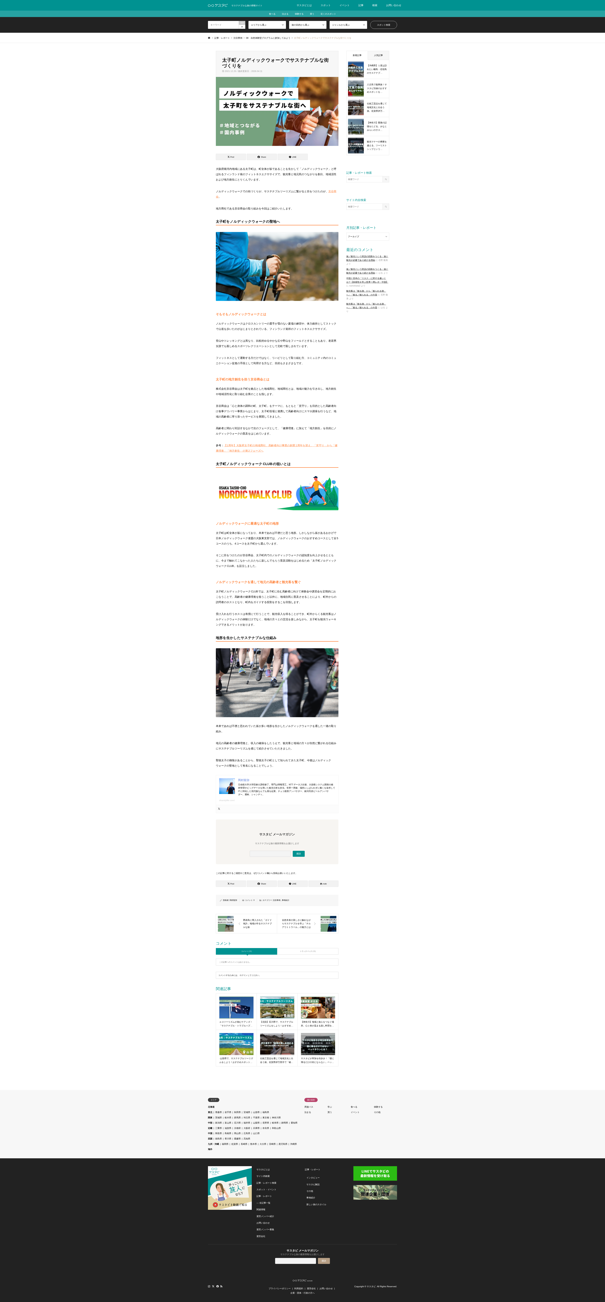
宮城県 (247, 1112)
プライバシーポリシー (280, 1288)
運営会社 (260, 1236)
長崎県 (244, 1144)
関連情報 (260, 1209)
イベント (345, 5)
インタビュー (313, 1177)
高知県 (247, 1138)
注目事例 (276, 900)
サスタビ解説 (313, 1184)
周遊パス (308, 1107)
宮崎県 (272, 1144)
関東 (210, 1117)
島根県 (228, 1133)
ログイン (243, 975)
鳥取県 (218, 1133)
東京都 (265, 1117)
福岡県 (225, 1144)
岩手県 (228, 1112)
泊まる (285, 14)
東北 (210, 1112)
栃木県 (228, 1117)
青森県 (218, 1112)
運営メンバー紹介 (265, 1216)
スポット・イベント (266, 1189)
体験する (299, 14)
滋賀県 (228, 1128)
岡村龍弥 (233, 900)
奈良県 (265, 1128)
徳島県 (218, 1138)
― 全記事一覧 (263, 1203)
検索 (374, 5)
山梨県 (256, 1122)
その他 (377, 1112)
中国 (210, 1133)
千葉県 (256, 1117)
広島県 (247, 1133)
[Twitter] (219, 809)
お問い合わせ (393, 5)
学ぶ (330, 1107)
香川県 (228, 1138)
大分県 (263, 1144)
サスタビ (371, 1286)
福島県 (265, 1112)
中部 (210, 1122)
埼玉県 (247, 1117)
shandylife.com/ (227, 800)
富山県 (228, 1122)
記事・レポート (264, 1196)
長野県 (265, 1122)
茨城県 (218, 1117)
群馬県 (237, 1117)
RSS (221, 1286)
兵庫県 (256, 1128)
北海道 (211, 1107)
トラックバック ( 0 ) (308, 951)
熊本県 (253, 1144)
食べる (272, 14)
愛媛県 (237, 1138)
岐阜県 (275, 1122)
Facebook (217, 1286)
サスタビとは (304, 5)
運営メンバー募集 (265, 1229)
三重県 (218, 1128)
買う (312, 14)
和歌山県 (276, 1128)
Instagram (209, 1286)
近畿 (210, 1128)
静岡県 (284, 1122)
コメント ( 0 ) (246, 951)
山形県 (256, 1112)
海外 (210, 1149)
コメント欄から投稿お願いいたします (276, 873)
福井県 (247, 1122)
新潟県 (218, 1122)
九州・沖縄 (213, 1144)
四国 (210, 1138)
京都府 (237, 1128)
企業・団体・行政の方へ (302, 1293)
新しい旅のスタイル (316, 1204)
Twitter (213, 1286)
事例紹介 (285, 900)
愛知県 (294, 1122)
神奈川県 (276, 1117)
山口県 (256, 1133)
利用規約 (298, 1288)
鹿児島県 (283, 1144)
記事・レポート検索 (266, 1183)
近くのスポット (328, 14)
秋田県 (237, 1112)
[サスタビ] (218, 5)
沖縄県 (293, 1144)
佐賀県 (234, 1144)
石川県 (237, 1122)
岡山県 (237, 1133)
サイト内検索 (263, 1176)
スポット (326, 5)
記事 (360, 5)
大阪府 (247, 1128)
